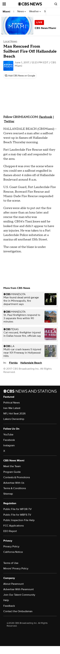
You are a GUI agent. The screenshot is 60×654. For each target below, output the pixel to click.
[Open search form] (55, 3)
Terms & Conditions (14, 488)
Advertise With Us (13, 483)
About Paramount (13, 584)
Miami (6, 11)
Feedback (9, 606)
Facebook (45, 117)
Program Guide (12, 472)
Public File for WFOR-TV (17, 509)
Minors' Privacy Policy (15, 568)
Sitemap (8, 493)
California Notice (13, 552)
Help (6, 600)
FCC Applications (13, 525)
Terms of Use (10, 563)
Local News (10, 41)
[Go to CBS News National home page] (30, 4)
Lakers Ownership (13, 419)
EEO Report (10, 531)
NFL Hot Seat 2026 (14, 413)
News (20, 11)
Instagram (9, 445)
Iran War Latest (11, 408)
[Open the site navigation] (10, 3)
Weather (34, 11)
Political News (11, 402)
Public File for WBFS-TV (17, 514)
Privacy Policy (11, 546)
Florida (13, 362)
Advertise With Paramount (18, 589)
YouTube (8, 434)
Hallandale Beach (31, 362)
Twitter (9, 121)
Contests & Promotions (16, 477)
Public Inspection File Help (18, 520)
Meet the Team (12, 466)
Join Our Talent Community (19, 594)
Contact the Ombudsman (17, 611)
